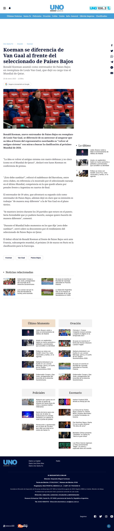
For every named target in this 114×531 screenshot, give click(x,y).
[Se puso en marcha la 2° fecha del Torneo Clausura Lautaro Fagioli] (75, 343)
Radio (58, 461)
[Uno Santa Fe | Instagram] (106, 516)
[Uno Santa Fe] (57, 8)
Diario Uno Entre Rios (36, 463)
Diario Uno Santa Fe (36, 466)
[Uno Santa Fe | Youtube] (112, 516)
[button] (4, 8)
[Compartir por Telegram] (112, 62)
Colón (54, 16)
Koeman (30, 44)
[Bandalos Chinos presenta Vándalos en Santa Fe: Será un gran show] (75, 435)
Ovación (47, 16)
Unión (62, 16)
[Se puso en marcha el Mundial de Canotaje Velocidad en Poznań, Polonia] (57, 281)
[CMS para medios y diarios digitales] (8, 526)
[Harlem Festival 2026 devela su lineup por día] (75, 402)
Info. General (72, 16)
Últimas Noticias (14, 16)
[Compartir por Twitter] (112, 51)
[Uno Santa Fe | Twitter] (100, 516)
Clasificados (101, 16)
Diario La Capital (34, 461)
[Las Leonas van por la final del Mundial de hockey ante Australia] (19, 292)
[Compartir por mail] (112, 73)
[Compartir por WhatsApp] (112, 56)
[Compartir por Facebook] (112, 45)
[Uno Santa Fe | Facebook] (95, 516)
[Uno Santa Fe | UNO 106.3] (100, 8)
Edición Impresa (87, 16)
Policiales (37, 16)
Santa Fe (27, 16)
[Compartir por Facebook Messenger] (112, 67)
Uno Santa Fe (8, 44)
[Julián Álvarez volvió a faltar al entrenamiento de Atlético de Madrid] (93, 152)
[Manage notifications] (109, 526)
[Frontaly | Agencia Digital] (21, 526)
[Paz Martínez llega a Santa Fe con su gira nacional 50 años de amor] (75, 424)
